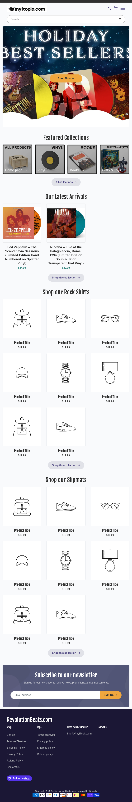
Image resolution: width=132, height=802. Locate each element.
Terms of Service (16, 741)
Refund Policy (15, 760)
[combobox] (61, 19)
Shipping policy (46, 747)
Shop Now (64, 78)
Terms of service (46, 735)
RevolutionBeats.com (29, 719)
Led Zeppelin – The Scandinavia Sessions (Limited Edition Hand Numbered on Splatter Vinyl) (22, 255)
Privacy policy (45, 741)
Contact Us (13, 767)
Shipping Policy (16, 747)
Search (11, 735)
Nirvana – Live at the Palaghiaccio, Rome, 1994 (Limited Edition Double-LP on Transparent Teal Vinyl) (66, 255)
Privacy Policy (15, 754)
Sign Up (109, 695)
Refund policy (45, 754)
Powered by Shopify (87, 791)
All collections (64, 182)
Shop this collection (64, 277)
